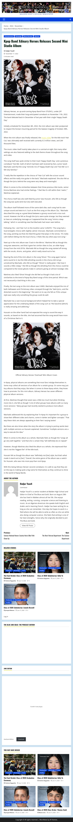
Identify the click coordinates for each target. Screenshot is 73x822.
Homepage (18, 36)
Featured (8, 570)
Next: (55, 535)
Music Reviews (28, 36)
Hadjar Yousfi (10, 51)
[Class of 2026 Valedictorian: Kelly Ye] (53, 562)
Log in (6, 616)
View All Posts (27, 525)
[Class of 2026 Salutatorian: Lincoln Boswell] (20, 594)
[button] (4, 19)
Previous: (19, 535)
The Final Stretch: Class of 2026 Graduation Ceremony (19, 576)
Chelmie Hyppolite (10, 581)
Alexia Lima (42, 812)
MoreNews (43, 820)
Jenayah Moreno (9, 610)
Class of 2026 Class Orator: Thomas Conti (52, 810)
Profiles (42, 570)
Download (21, 739)
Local (23, 570)
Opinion (37, 36)
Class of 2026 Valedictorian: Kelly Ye (50, 575)
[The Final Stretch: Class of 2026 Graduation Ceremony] (20, 562)
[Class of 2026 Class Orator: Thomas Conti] (53, 796)
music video (46, 137)
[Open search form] (70, 19)
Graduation (43, 568)
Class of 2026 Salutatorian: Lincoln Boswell (19, 607)
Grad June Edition (9, 739)
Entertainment (9, 36)
